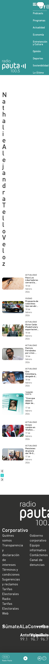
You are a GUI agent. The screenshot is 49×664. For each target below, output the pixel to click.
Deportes (38, 58)
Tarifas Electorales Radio (10, 594)
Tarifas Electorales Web (10, 608)
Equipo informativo (38, 547)
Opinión (37, 51)
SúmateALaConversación (17, 626)
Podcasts (38, 13)
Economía (38, 34)
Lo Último (38, 72)
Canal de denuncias (37, 562)
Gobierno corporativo (38, 537)
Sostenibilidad (40, 65)
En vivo (6, 657)
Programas (39, 20)
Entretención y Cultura (40, 43)
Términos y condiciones (10, 571)
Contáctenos (38, 555)
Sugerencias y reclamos (10, 581)
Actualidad (39, 27)
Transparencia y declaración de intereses (10, 555)
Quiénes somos (8, 537)
